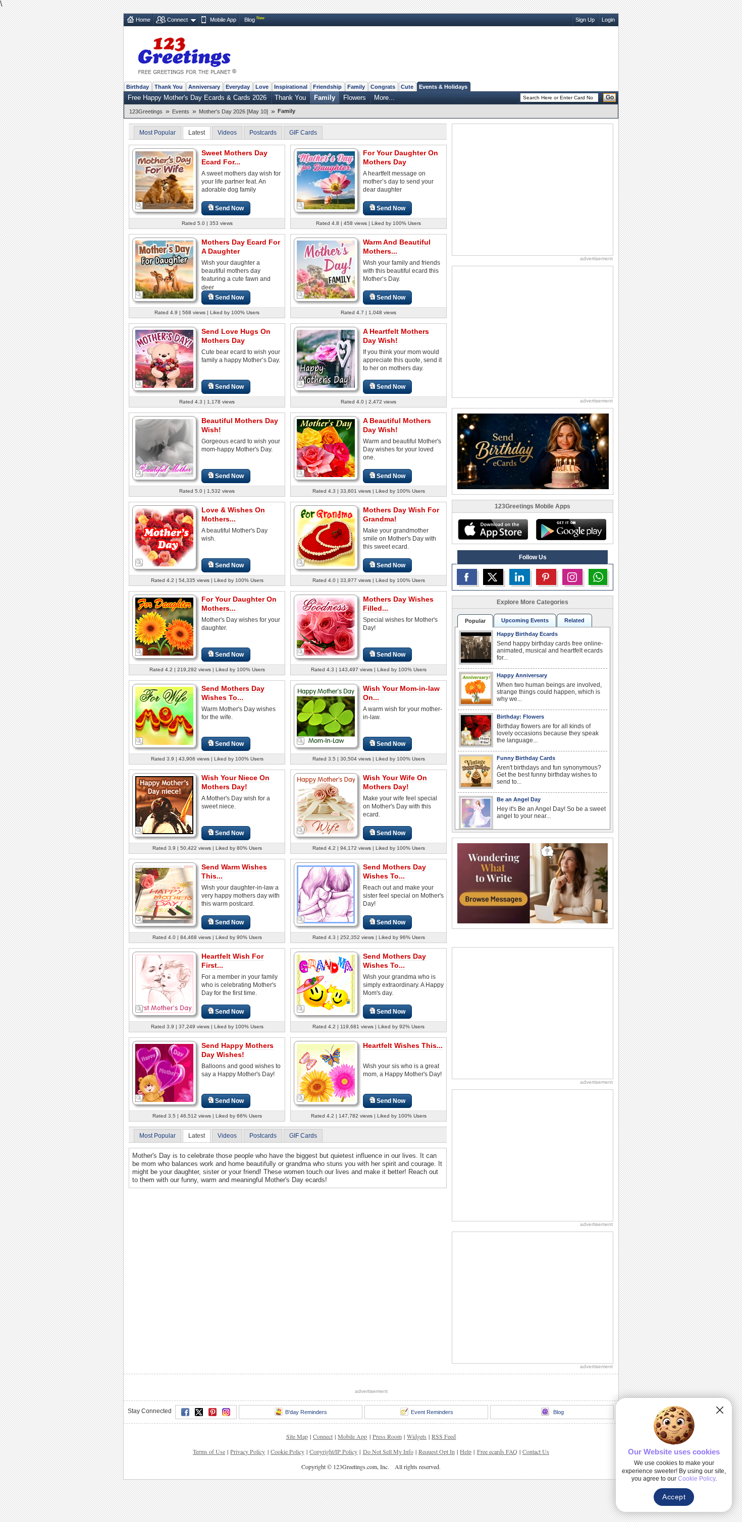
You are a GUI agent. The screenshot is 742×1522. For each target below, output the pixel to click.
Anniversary (204, 87)
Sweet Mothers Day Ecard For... (234, 157)
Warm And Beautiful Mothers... (397, 246)
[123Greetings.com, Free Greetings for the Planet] (187, 54)
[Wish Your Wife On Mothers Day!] (326, 804)
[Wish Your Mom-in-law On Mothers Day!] (326, 715)
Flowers (354, 97)
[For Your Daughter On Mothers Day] (326, 179)
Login (608, 20)
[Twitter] (199, 1412)
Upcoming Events (525, 620)
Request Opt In (436, 1451)
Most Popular (157, 132)
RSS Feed (444, 1436)
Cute (407, 87)
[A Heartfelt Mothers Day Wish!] (326, 358)
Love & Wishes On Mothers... (233, 514)
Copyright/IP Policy (333, 1451)
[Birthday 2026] (533, 450)
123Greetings (146, 111)
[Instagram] (226, 1412)
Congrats (382, 87)
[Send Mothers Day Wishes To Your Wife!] (164, 715)
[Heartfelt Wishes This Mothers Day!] (326, 1072)
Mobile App (223, 20)
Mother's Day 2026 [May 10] (233, 111)
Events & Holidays (443, 87)
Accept (673, 1497)
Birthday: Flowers (520, 717)
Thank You (168, 87)
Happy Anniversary (522, 675)
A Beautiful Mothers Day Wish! (397, 425)
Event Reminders (432, 1412)
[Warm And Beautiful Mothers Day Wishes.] (326, 269)
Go (610, 97)
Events (180, 111)
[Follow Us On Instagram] (572, 577)
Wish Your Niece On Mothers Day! (235, 782)
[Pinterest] (212, 1412)
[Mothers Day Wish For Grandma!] (326, 537)
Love (262, 87)
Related (574, 620)
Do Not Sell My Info (388, 1451)
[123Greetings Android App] (571, 529)
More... (384, 97)
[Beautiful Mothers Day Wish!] (164, 447)
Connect (177, 20)
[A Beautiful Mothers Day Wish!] (326, 447)
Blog (249, 20)
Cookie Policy (287, 1451)
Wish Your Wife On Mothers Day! (395, 782)
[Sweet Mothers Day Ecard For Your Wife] (164, 179)
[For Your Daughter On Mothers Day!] (164, 626)
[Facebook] (185, 1412)
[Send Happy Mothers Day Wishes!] (164, 1072)
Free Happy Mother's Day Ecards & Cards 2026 (197, 97)
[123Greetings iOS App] (492, 529)
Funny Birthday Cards (526, 758)
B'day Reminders (306, 1412)
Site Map (297, 1436)
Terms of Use (209, 1451)
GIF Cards (303, 132)
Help (465, 1451)
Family (356, 87)
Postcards (263, 132)
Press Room (387, 1436)
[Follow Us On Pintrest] (546, 577)
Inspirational (290, 87)
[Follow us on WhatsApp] (598, 577)
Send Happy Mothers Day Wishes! (237, 1050)
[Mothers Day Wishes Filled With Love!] (326, 626)
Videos (227, 132)
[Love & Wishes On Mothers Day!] (164, 537)
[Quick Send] (139, 206)
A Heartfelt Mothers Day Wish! (396, 335)
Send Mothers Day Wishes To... (232, 692)
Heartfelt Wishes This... (403, 1045)
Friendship (327, 87)
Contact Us (535, 1451)
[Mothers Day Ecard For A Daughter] (164, 269)
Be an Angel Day (519, 799)
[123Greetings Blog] (532, 883)
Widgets (417, 1436)
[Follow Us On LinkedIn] (519, 577)
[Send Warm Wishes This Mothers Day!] (164, 894)
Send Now (229, 208)
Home (143, 20)
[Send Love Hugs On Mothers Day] (164, 358)
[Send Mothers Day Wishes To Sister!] (326, 894)
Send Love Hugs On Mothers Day (236, 335)
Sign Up (585, 20)
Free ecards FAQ (497, 1451)
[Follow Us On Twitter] (493, 577)
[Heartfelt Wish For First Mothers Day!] (164, 983)
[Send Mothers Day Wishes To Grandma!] (326, 983)
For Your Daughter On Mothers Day (400, 157)
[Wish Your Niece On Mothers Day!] (164, 804)
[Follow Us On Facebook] (467, 577)
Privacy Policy (247, 1451)
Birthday (137, 87)
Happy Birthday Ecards (527, 634)
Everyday (238, 87)
